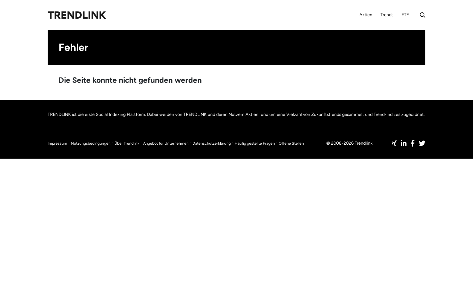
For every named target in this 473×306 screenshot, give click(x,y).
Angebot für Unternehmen (166, 143)
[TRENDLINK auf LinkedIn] (403, 143)
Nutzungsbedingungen (91, 143)
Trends (386, 14)
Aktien (365, 14)
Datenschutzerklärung (211, 143)
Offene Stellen (291, 143)
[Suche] (421, 15)
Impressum (57, 143)
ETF (405, 14)
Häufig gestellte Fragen (255, 143)
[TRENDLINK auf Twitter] (422, 143)
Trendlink (77, 15)
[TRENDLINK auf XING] (394, 143)
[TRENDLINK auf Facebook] (413, 143)
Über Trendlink (126, 143)
